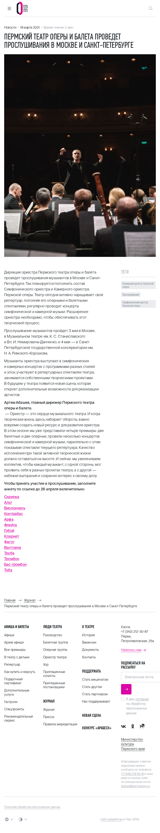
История (88, 635)
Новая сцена (91, 715)
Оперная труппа (55, 650)
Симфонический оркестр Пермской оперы (135, 304)
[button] (9, 8)
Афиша (9, 635)
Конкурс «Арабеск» (96, 728)
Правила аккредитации (60, 724)
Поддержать (91, 671)
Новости (10, 27)
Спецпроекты (14, 709)
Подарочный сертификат (13, 681)
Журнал (49, 701)
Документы (90, 650)
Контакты (89, 657)
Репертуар (12, 664)
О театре (88, 626)
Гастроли (11, 702)
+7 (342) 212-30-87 (134, 632)
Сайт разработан (111, 819)
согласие (142, 699)
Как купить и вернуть (19, 672)
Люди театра (52, 626)
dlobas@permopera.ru (135, 786)
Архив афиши (14, 642)
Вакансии (89, 642)
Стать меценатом (95, 680)
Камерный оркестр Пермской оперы (138, 285)
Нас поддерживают (96, 701)
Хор (46, 664)
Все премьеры (14, 650)
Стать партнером (95, 694)
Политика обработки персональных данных (32, 807)
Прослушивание (130, 295)
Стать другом (92, 687)
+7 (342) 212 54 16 (132, 773)
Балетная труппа (55, 642)
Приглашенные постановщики (54, 685)
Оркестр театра (55, 657)
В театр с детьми (16, 657)
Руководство (52, 635)
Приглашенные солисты (54, 674)
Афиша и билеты (16, 626)
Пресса (48, 717)
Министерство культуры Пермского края (133, 744)
